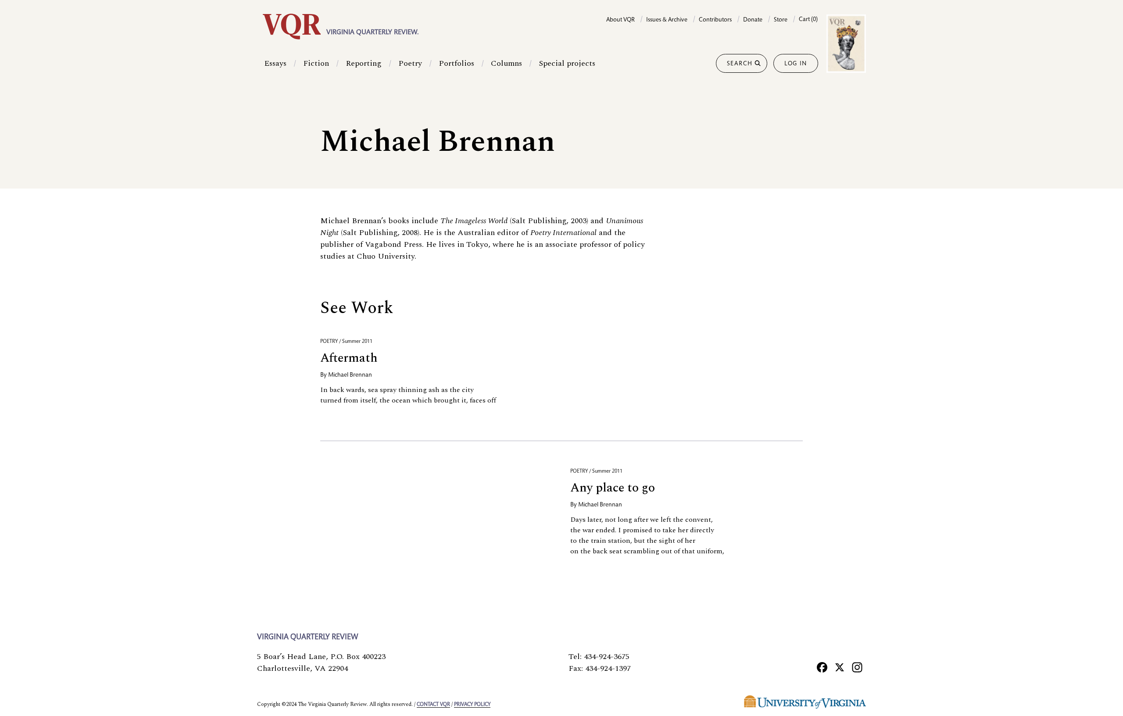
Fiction (316, 63)
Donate (752, 20)
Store (780, 20)
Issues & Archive (666, 20)
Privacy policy (472, 704)
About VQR (620, 20)
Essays (275, 63)
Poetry (410, 63)
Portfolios (456, 63)
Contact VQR (433, 704)
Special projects (567, 63)
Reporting (364, 63)
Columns (506, 63)
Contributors (715, 20)
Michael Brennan (350, 375)
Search (740, 64)
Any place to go (612, 487)
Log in (795, 64)
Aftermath (349, 358)
